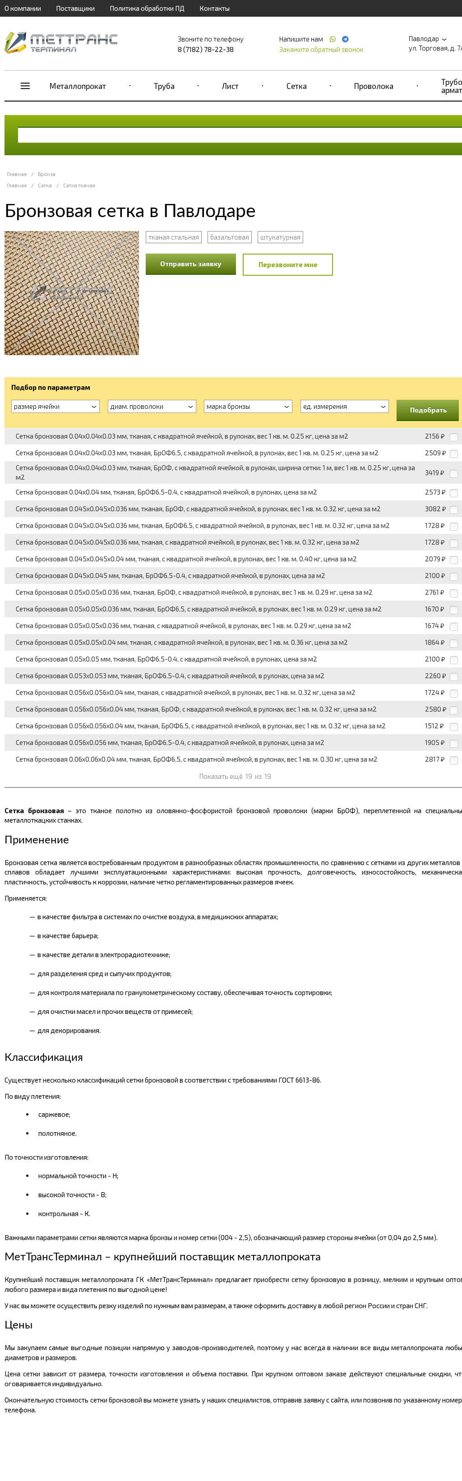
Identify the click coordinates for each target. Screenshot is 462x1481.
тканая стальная (173, 237)
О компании (23, 8)
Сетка (296, 86)
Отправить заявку (191, 263)
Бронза (46, 174)
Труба (164, 86)
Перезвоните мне (288, 264)
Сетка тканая (79, 185)
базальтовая (229, 237)
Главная (17, 174)
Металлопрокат (78, 86)
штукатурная (280, 237)
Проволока (373, 86)
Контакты (214, 8)
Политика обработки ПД (147, 8)
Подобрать (428, 410)
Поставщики (75, 8)
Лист (230, 86)
